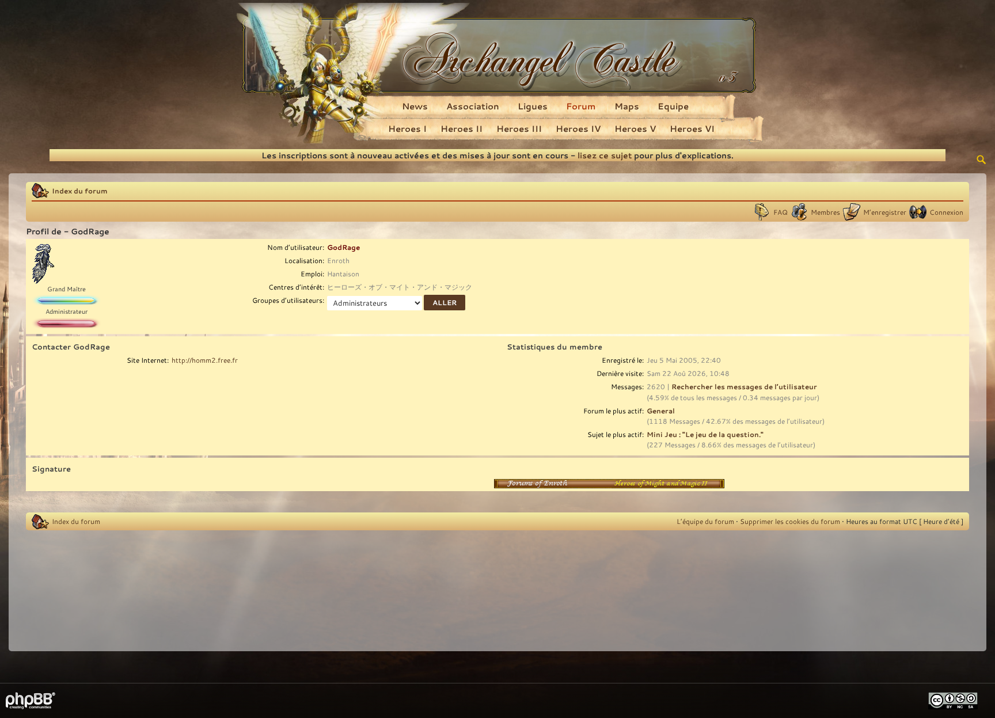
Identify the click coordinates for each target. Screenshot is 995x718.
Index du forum (80, 190)
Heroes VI (692, 128)
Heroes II (461, 128)
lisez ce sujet (605, 155)
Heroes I (407, 128)
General (661, 410)
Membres (825, 211)
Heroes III (519, 128)
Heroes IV (578, 128)
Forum (581, 106)
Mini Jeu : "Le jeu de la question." (705, 434)
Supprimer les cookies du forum (790, 521)
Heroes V (635, 128)
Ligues (533, 106)
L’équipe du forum (705, 521)
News (415, 106)
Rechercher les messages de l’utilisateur (744, 386)
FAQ (780, 211)
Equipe (673, 106)
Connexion (946, 211)
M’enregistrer (884, 211)
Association (472, 106)
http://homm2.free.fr (205, 359)
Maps (626, 106)
